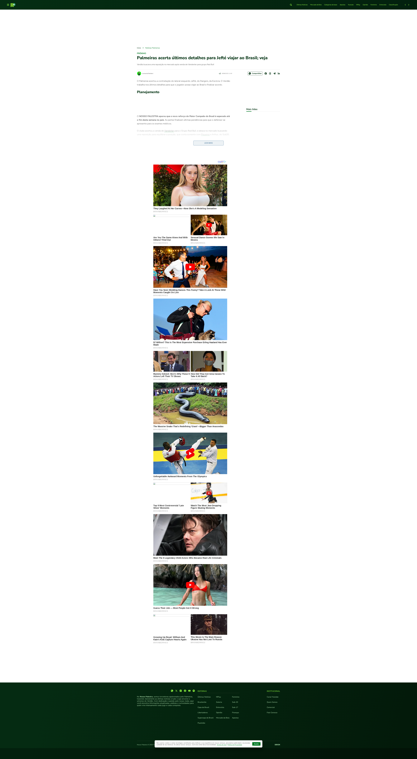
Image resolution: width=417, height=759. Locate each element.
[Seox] (277, 745)
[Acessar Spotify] (193, 690)
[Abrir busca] (291, 4)
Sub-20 (235, 702)
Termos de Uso (221, 745)
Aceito (256, 744)
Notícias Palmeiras (152, 48)
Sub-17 (235, 707)
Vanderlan (169, 130)
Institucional (273, 691)
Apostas (342, 5)
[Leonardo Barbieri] (139, 73)
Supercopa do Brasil (205, 718)
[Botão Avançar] (408, 4)
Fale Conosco (272, 712)
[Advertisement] (208, 28)
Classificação (393, 5)
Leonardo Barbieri (147, 73)
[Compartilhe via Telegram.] (274, 73)
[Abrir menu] (8, 5)
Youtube (351, 5)
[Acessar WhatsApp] (172, 690)
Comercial (271, 707)
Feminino (374, 5)
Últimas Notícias (302, 5)
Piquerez (205, 134)
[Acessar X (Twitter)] (176, 690)
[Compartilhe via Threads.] (270, 73)
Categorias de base (330, 5)
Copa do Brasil (203, 707)
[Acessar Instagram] (180, 690)
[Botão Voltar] (405, 4)
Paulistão (201, 723)
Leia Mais (208, 143)
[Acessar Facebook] (185, 690)
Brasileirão (202, 702)
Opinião (365, 5)
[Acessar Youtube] (189, 690)
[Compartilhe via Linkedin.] (278, 73)
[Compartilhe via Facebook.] (265, 73)
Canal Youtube (272, 697)
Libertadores (203, 712)
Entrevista (382, 5)
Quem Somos (272, 702)
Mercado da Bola (316, 5)
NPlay (358, 5)
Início (139, 48)
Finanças (235, 712)
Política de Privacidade (235, 745)
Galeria (219, 702)
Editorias (202, 691)
